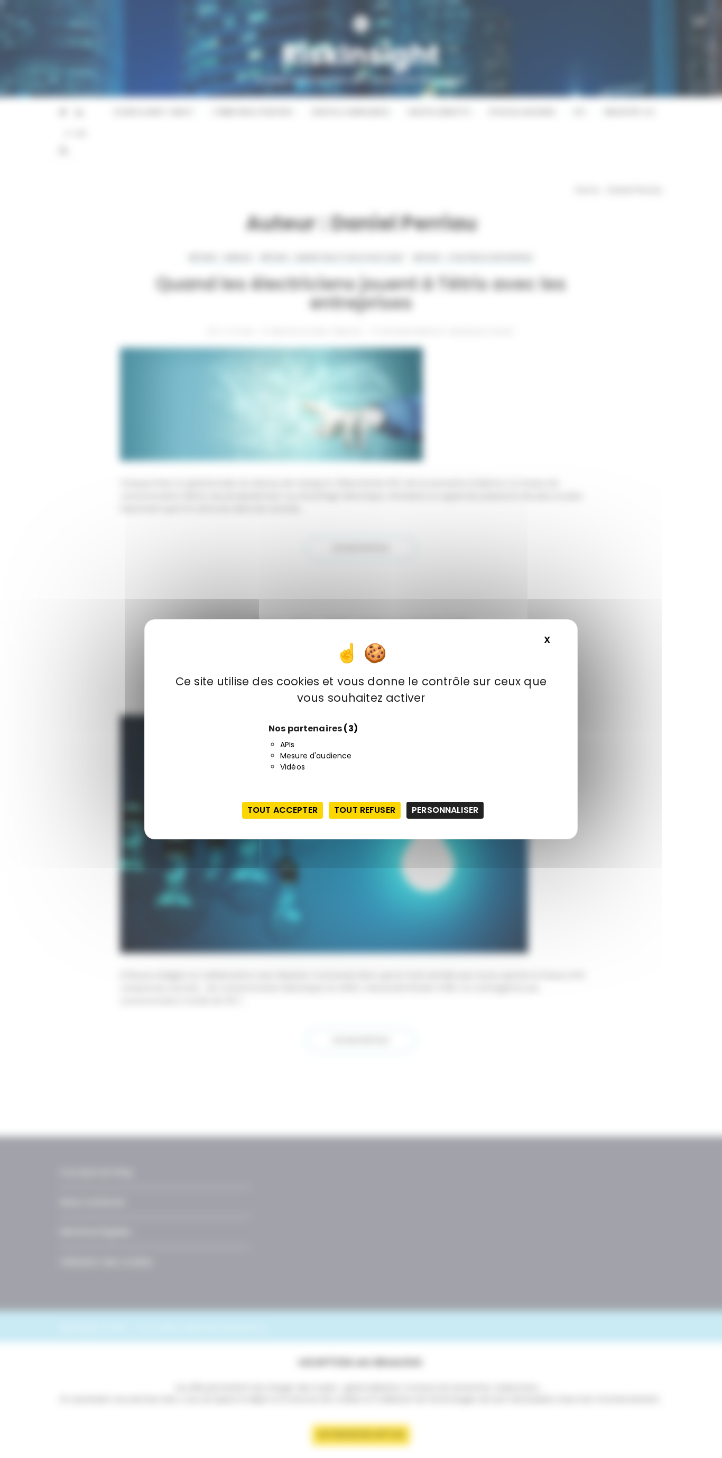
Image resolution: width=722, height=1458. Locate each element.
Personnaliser (445, 810)
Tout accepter (282, 810)
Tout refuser (364, 810)
